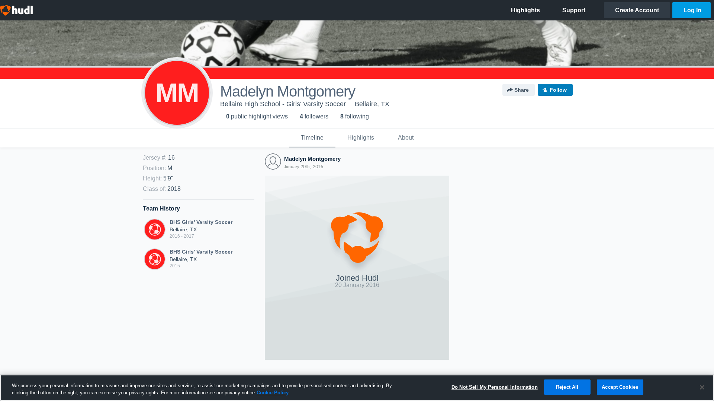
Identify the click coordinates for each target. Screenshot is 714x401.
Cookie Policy (273, 393)
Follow (558, 90)
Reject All (567, 387)
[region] (357, 388)
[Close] (702, 387)
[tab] (312, 138)
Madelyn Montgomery (312, 159)
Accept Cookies (620, 387)
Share (521, 90)
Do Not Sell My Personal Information (494, 387)
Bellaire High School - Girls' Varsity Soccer (283, 104)
